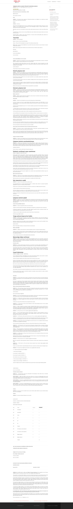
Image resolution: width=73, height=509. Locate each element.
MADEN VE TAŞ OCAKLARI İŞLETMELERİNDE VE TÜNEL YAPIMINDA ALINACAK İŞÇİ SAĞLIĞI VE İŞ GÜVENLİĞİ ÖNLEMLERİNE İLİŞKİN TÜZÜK (54, 18)
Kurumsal (49, 1)
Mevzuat (58, 1)
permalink (27, 497)
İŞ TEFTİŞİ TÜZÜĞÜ (53, 12)
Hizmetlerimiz (54, 1)
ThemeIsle (56, 505)
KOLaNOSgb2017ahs (29, 7)
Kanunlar (21, 497)
